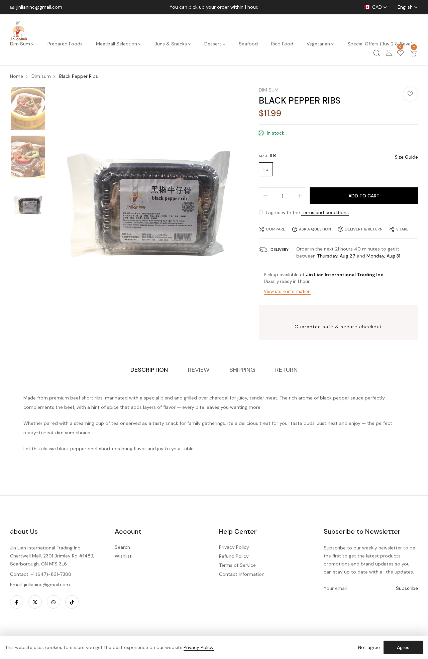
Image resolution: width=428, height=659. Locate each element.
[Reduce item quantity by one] (265, 196)
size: (267, 155)
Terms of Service (237, 565)
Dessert (212, 44)
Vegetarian (318, 44)
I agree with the (306, 212)
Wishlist (123, 556)
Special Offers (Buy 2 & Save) (380, 44)
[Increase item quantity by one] (299, 196)
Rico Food (282, 44)
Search (122, 547)
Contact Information (241, 574)
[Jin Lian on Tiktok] (72, 602)
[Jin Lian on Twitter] (35, 602)
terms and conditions (325, 212)
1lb (266, 169)
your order (217, 7)
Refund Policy (234, 556)
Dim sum (269, 90)
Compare (275, 229)
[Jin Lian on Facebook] (16, 602)
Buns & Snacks (170, 44)
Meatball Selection (116, 44)
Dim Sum (20, 44)
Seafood (248, 44)
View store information (287, 291)
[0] (400, 54)
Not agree (369, 647)
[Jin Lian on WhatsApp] (53, 602)
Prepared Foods (65, 44)
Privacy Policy (234, 547)
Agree (403, 647)
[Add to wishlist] (410, 94)
